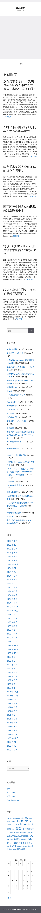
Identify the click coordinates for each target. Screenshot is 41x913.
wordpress (21, 824)
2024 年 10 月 (13, 572)
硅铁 (28, 843)
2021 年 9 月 (12, 703)
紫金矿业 (13, 846)
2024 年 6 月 (12, 587)
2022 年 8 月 (12, 661)
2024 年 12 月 (12, 564)
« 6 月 (9, 898)
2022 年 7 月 (12, 665)
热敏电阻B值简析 (14, 513)
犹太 (20, 843)
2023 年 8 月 (12, 618)
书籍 (26, 829)
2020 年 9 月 (12, 750)
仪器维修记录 (12, 417)
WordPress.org (13, 800)
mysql (8, 821)
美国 (18, 846)
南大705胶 (11, 409)
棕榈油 (11, 839)
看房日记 (10, 516)
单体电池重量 (12, 349)
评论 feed (11, 796)
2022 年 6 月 (12, 669)
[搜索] (31, 330)
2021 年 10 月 (12, 699)
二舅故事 (10, 428)
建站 (20, 836)
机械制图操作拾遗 (14, 448)
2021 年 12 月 (12, 692)
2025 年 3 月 (12, 556)
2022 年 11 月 (12, 649)
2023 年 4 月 (12, 634)
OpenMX (20, 821)
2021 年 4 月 (12, 723)
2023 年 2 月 (12, 641)
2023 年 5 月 (12, 630)
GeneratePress (32, 909)
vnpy (13, 824)
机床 (8, 839)
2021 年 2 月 (12, 730)
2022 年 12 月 (12, 645)
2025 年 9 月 (12, 549)
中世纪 (28, 824)
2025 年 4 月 (12, 553)
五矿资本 (31, 829)
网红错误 (10, 481)
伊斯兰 (17, 833)
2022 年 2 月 (12, 684)
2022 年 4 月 (12, 676)
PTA (26, 821)
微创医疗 (25, 836)
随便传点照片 (12, 406)
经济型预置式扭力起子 (16, 395)
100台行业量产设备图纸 (17, 455)
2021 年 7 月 (12, 711)
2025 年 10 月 (12, 545)
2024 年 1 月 (12, 603)
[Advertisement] (20, 37)
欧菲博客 (20, 8)
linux (30, 818)
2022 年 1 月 (12, 688)
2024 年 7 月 (12, 583)
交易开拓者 (11, 832)
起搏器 (25, 846)
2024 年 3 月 (12, 599)
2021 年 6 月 (12, 715)
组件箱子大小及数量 (15, 353)
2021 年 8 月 (12, 707)
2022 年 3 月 (12, 680)
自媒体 (9, 391)
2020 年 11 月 (12, 742)
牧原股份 (15, 843)
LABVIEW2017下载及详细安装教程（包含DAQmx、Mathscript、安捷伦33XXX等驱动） (20, 472)
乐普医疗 (18, 828)
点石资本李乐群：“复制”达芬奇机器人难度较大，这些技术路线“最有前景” (19, 85)
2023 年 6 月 (12, 626)
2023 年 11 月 (12, 611)
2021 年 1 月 (12, 734)
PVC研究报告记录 (14, 442)
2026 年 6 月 (12, 541)
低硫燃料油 (23, 833)
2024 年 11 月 (12, 568)
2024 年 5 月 (12, 591)
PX (30, 821)
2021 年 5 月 (12, 719)
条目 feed (11, 792)
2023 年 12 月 (12, 607)
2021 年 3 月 (12, 726)
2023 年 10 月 (13, 614)
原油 (10, 836)
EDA (27, 818)
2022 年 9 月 (12, 657)
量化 (29, 846)
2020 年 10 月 (13, 746)
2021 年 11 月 (12, 696)
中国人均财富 (12, 492)
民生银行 (24, 839)
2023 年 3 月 (12, 638)
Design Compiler (18, 818)
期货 (31, 836)
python (9, 824)
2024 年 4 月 (12, 595)
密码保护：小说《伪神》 (17, 421)
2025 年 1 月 (12, 560)
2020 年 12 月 (12, 738)
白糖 (24, 843)
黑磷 (23, 849)
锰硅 (19, 849)
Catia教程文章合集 (14, 485)
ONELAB (13, 821)
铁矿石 (15, 849)
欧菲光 (17, 839)
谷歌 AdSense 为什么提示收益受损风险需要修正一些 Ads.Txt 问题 (20, 435)
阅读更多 (8, 117)
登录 (8, 789)
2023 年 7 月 (12, 622)
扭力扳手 (10, 413)
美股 (21, 846)
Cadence (9, 818)
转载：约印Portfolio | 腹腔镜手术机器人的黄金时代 (19, 250)
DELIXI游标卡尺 (13, 402)
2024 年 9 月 (12, 576)
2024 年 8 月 (12, 580)
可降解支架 (15, 836)
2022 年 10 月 (12, 653)
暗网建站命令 (12, 387)
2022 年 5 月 (12, 672)
